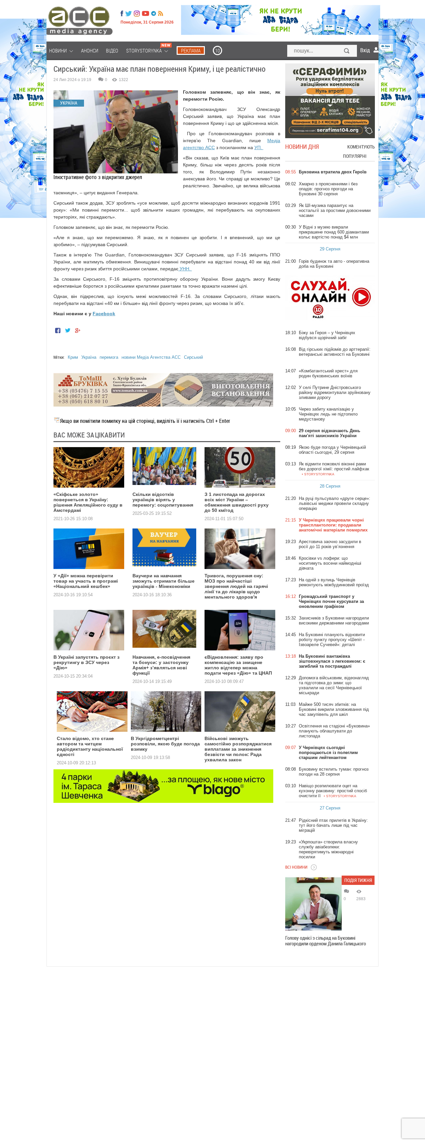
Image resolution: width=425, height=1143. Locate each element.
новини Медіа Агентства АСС (151, 357)
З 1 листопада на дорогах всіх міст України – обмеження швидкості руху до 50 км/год (237, 502)
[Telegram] (153, 14)
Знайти (347, 51)
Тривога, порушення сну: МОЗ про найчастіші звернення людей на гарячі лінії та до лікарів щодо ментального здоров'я (236, 586)
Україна (88, 357)
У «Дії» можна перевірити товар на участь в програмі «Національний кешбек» (85, 581)
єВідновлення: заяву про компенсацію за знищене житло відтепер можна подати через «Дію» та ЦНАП (238, 665)
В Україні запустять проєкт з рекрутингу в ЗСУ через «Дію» (86, 662)
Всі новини (296, 867)
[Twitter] (128, 14)
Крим (73, 357)
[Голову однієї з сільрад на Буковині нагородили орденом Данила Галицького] (313, 904)
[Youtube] (145, 14)
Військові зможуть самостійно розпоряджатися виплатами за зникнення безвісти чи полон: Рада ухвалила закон (238, 749)
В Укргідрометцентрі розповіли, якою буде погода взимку (165, 744)
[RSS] (160, 14)
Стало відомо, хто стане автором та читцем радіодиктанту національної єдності (90, 746)
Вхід (365, 50)
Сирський (193, 357)
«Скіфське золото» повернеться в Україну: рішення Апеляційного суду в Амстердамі (88, 502)
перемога (109, 357)
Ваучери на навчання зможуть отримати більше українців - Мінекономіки (163, 581)
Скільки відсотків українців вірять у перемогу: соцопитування (162, 500)
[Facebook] (122, 14)
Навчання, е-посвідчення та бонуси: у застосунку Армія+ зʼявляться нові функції (161, 665)
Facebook (104, 313)
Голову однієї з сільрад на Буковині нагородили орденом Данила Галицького (325, 940)
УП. (258, 147)
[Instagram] (137, 14)
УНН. (185, 268)
